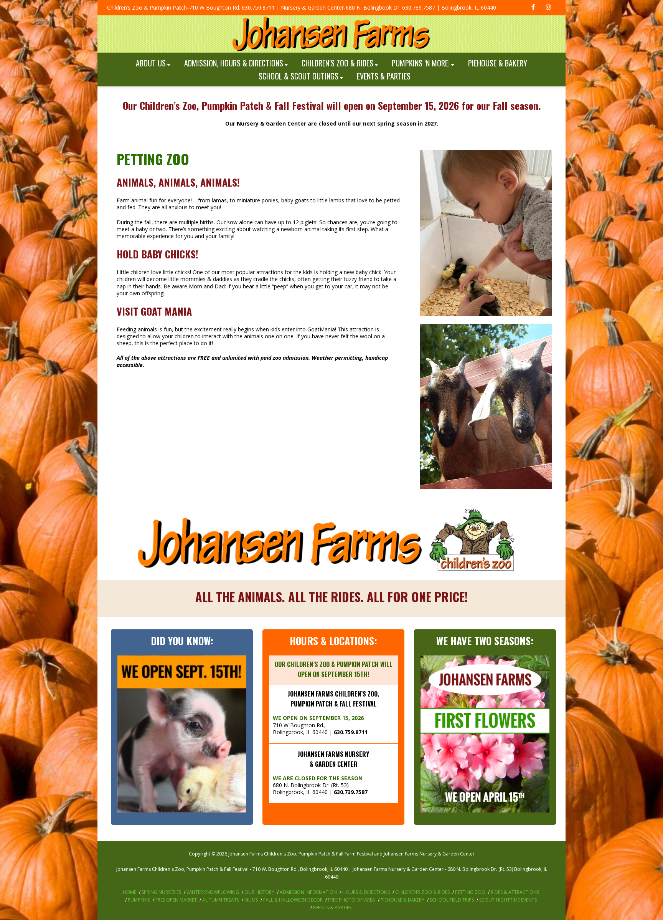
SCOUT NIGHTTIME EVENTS (508, 900)
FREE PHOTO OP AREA (351, 900)
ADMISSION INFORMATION (308, 892)
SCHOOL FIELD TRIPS (452, 900)
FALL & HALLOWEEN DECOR (293, 900)
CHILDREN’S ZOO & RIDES (337, 63)
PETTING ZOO (470, 892)
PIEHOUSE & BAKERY (497, 63)
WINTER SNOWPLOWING (212, 892)
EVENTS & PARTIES (384, 76)
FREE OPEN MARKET (176, 900)
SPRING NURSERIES (161, 892)
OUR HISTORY (259, 892)
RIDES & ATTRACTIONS (515, 892)
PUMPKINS (139, 900)
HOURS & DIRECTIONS (366, 892)
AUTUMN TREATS (220, 900)
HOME (129, 892)
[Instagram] (548, 7)
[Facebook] (533, 7)
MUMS (251, 900)
